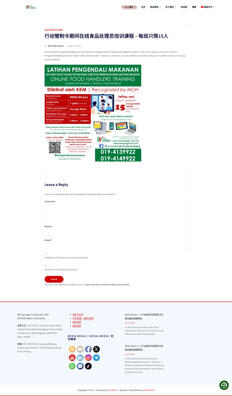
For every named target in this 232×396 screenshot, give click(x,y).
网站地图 (77, 325)
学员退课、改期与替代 (83, 318)
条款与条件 (78, 314)
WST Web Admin (54, 46)
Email (48, 240)
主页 (143, 7)
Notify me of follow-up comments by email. (66, 257)
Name (49, 226)
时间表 (184, 7)
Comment (50, 201)
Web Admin (131, 314)
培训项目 (154, 7)
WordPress (113, 390)
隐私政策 (77, 322)
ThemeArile (149, 390)
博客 (194, 7)
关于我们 (170, 7)
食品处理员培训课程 (54, 30)
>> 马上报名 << (129, 7)
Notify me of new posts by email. (61, 269)
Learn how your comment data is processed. (106, 284)
